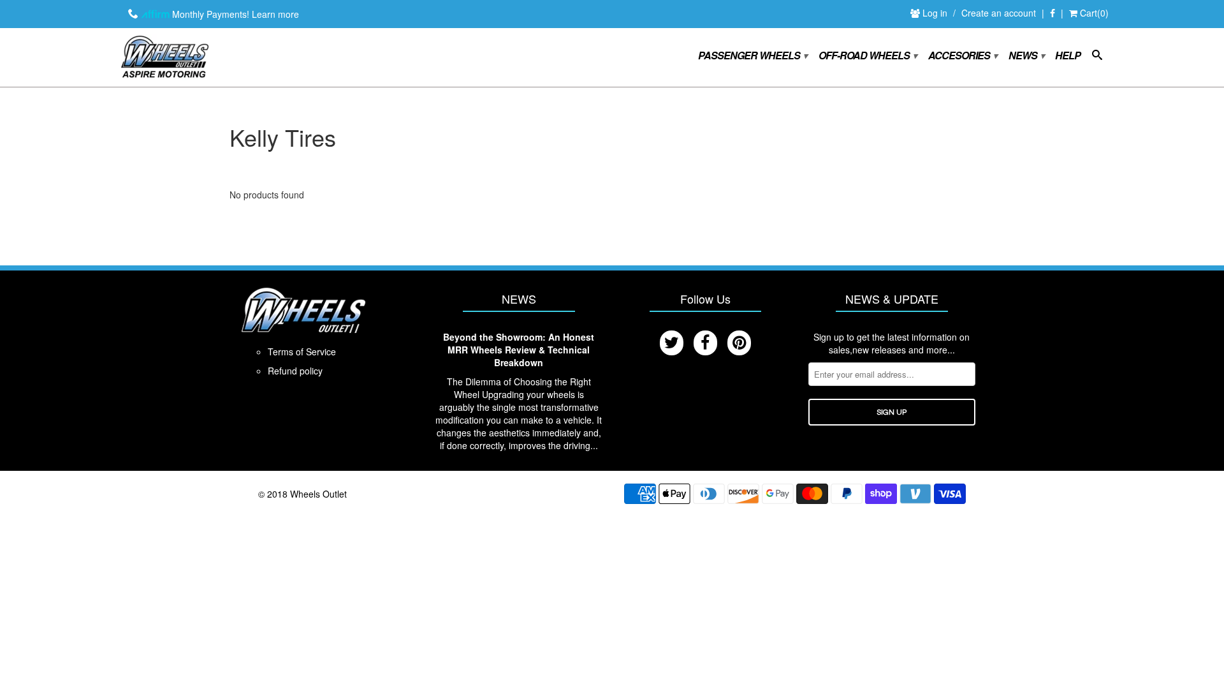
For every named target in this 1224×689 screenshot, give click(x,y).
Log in (936, 12)
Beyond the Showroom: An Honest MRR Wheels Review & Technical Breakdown (518, 349)
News (1026, 56)
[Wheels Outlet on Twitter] (671, 342)
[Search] (1097, 57)
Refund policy (295, 370)
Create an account (998, 12)
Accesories (962, 56)
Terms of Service (302, 351)
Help (1068, 56)
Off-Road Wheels (867, 56)
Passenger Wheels (752, 56)
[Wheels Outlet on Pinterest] (739, 342)
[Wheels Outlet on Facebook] (1052, 13)
